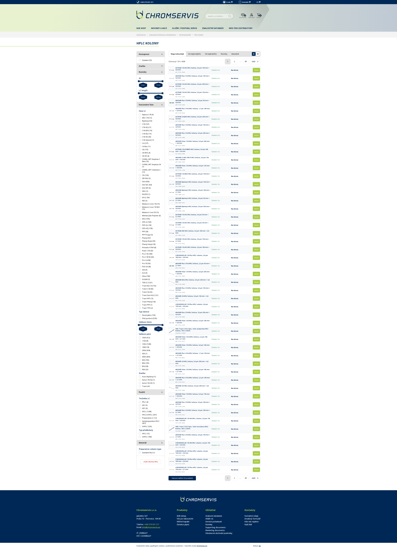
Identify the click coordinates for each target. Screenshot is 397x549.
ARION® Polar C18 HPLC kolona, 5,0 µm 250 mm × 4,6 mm (192, 142)
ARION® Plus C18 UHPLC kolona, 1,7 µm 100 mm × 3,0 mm (192, 109)
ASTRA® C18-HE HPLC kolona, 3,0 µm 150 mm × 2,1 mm (192, 240)
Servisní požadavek (213, 521)
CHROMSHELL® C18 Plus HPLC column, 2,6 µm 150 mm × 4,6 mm (191, 305)
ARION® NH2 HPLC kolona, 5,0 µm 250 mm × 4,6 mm (192, 281)
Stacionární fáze (146, 104)
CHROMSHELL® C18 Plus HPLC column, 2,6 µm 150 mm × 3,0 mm (191, 452)
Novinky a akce (159, 28)
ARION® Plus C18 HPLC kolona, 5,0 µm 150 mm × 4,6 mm (192, 126)
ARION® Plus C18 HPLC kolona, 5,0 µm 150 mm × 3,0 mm (192, 289)
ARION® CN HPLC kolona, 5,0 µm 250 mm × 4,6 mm (192, 387)
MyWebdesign (202, 546)
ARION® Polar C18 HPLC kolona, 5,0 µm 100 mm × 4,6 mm (192, 322)
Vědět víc (209, 518)
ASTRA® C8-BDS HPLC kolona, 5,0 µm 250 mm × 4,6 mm (192, 118)
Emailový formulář (253, 518)
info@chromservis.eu (151, 527)
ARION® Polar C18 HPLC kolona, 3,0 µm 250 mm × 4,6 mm (192, 273)
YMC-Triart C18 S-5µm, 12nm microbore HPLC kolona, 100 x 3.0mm (191, 428)
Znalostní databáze (213, 28)
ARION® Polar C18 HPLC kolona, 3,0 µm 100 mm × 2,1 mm (192, 370)
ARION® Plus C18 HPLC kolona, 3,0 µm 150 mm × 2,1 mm (192, 436)
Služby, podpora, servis (184, 28)
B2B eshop (181, 516)
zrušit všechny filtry (150, 462)
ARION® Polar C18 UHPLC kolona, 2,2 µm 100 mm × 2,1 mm (191, 338)
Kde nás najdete (252, 521)
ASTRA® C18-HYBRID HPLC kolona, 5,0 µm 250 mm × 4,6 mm (191, 150)
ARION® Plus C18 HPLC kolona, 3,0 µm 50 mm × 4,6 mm (192, 101)
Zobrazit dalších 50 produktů (182, 478)
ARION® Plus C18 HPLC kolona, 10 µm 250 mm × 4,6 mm (192, 313)
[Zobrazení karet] (258, 54)
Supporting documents (215, 527)
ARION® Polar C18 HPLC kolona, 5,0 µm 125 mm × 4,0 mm (192, 167)
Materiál (142, 442)
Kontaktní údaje (251, 516)
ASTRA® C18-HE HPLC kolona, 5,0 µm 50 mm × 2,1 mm (191, 216)
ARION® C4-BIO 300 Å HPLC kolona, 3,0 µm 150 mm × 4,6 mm (192, 158)
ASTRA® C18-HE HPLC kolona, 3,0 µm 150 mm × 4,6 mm (192, 69)
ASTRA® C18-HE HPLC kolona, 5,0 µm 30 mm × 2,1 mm (191, 224)
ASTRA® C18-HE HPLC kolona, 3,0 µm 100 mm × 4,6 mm (192, 248)
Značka (142, 66)
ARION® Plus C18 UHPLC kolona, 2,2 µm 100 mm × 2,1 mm (192, 379)
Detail (256, 70)
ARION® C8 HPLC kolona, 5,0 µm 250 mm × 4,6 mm (191, 362)
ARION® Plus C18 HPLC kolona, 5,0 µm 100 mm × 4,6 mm (192, 403)
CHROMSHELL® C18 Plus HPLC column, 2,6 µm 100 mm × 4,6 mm (191, 256)
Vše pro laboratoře (185, 518)
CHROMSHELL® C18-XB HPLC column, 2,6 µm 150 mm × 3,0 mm (192, 444)
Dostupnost (144, 54)
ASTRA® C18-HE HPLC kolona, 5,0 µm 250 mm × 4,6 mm (192, 85)
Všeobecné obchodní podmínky (218, 533)
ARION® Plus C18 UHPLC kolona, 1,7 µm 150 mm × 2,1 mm (192, 354)
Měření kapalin (183, 521)
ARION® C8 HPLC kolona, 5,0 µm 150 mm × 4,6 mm (191, 297)
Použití (142, 392)
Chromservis (141, 35)
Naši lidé (248, 524)
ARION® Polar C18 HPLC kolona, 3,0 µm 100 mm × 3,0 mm (192, 346)
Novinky (208, 524)
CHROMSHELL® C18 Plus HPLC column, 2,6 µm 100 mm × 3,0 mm (191, 460)
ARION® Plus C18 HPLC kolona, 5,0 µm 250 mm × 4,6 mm (192, 134)
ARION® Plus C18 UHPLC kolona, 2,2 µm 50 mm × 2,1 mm (192, 264)
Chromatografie (185, 35)
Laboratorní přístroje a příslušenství (162, 35)
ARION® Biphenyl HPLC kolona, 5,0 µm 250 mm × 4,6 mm (192, 207)
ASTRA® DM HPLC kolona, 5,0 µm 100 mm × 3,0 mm (192, 232)
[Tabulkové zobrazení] (254, 54)
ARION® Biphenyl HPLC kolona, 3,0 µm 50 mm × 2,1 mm (192, 199)
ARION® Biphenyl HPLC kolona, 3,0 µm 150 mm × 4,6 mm (192, 183)
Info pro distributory (240, 28)
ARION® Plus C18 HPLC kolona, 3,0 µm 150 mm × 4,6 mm (192, 77)
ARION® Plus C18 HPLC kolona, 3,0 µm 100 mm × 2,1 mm (192, 411)
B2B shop (141, 28)
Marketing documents (215, 530)
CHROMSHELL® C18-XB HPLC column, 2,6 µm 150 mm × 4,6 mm (192, 419)
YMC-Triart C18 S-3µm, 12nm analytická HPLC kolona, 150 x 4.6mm (191, 330)
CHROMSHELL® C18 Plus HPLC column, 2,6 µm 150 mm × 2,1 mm (191, 468)
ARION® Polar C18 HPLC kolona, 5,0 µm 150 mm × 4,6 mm (192, 395)
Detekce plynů (183, 524)
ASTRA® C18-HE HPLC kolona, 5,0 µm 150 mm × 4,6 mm (192, 93)
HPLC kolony (198, 35)
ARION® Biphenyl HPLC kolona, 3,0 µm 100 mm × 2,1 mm (192, 191)
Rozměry (142, 72)
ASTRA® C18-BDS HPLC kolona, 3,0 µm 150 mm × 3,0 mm (192, 175)
